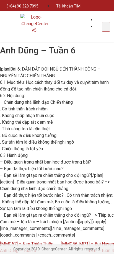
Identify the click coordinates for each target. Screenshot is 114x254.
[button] (106, 27)
